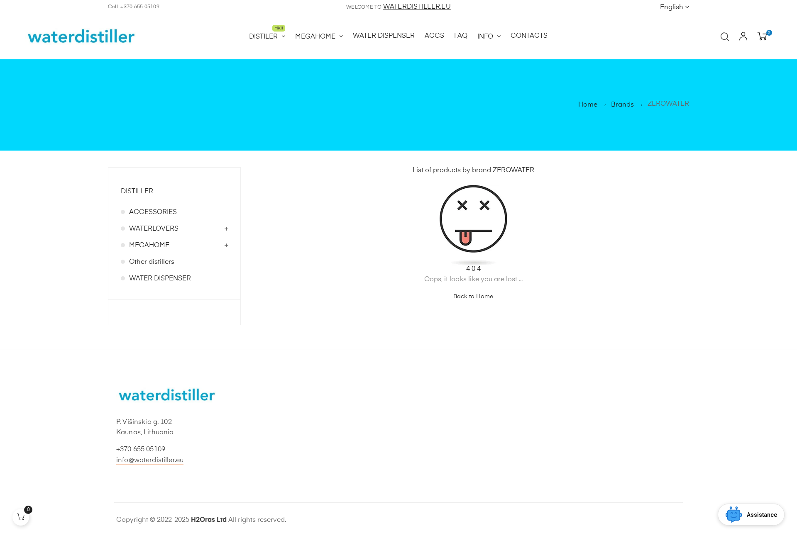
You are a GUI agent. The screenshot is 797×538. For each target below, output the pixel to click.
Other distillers (151, 262)
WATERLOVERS (153, 229)
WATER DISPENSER (160, 278)
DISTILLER (137, 191)
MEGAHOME (149, 245)
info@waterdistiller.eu (149, 460)
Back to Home (473, 296)
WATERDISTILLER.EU (417, 7)
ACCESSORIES (153, 212)
